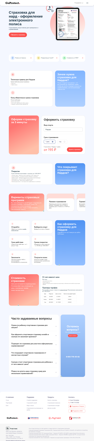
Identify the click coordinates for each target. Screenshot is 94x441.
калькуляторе (63, 290)
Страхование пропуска (54, 403)
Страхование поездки (53, 405)
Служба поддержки (32, 400)
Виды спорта (30, 405)
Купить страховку (75, 149)
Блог (7, 405)
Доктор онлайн (52, 408)
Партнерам (9, 403)
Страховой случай (32, 403)
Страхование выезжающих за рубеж (35, 409)
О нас (7, 400)
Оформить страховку (18, 35)
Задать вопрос (73, 336)
